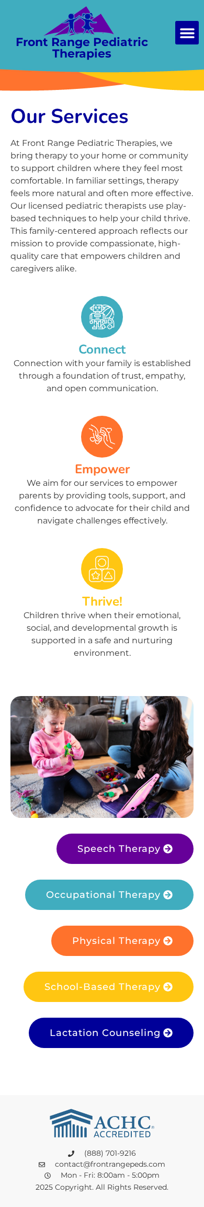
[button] (187, 32)
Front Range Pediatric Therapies (82, 48)
